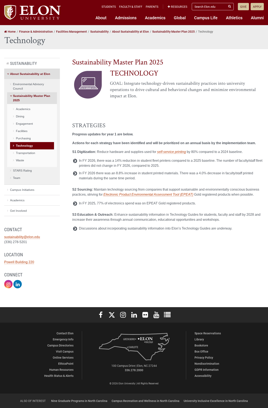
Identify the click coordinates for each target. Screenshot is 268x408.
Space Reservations (208, 333)
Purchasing (23, 138)
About (101, 17)
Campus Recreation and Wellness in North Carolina (145, 401)
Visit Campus (64, 351)
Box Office (201, 351)
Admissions (126, 17)
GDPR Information (207, 370)
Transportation (25, 153)
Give (243, 7)
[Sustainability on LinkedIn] (17, 284)
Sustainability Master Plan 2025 (31, 98)
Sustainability (23, 63)
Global (180, 17)
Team (16, 178)
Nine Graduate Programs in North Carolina (79, 401)
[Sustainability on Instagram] (8, 284)
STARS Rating (22, 170)
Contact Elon (65, 333)
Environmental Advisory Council (28, 86)
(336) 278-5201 (15, 242)
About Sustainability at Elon (30, 74)
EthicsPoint (65, 364)
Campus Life (206, 17)
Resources (179, 7)
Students (109, 7)
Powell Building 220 (19, 262)
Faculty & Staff (130, 7)
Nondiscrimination (207, 364)
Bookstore (201, 345)
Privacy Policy (204, 357)
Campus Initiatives (22, 189)
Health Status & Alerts (58, 376)
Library (199, 339)
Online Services (63, 357)
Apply (257, 7)
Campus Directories (60, 345)
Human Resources (61, 370)
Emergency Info (63, 339)
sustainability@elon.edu (22, 237)
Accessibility (203, 376)
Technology (24, 145)
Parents (152, 7)
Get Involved (18, 210)
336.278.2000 (134, 370)
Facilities (21, 131)
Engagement (24, 123)
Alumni (257, 17)
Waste (20, 160)
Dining (20, 116)
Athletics (234, 17)
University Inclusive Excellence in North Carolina (216, 401)
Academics (155, 17)
